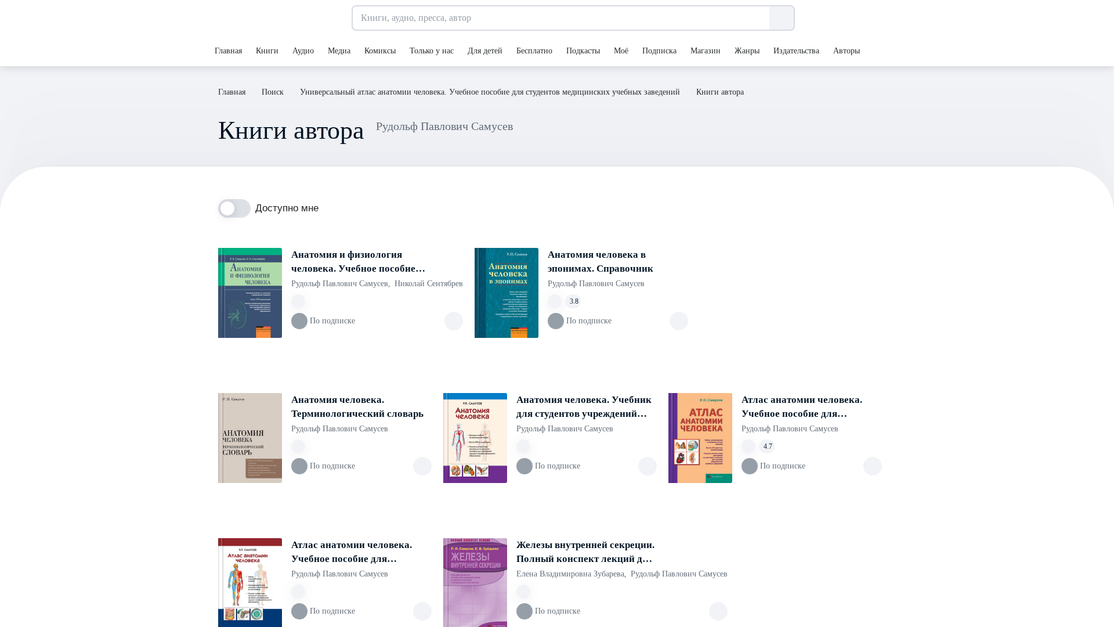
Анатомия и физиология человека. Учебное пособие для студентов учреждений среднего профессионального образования (358, 262)
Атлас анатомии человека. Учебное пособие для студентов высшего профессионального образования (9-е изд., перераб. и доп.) (811, 407)
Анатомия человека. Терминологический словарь (357, 406)
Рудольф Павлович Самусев (340, 283)
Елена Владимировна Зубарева (571, 574)
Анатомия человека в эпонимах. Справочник (600, 261)
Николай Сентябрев (429, 283)
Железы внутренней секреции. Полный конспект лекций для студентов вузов (585, 552)
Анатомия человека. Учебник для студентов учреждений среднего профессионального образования (584, 407)
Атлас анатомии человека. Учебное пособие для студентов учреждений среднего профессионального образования (358, 552)
